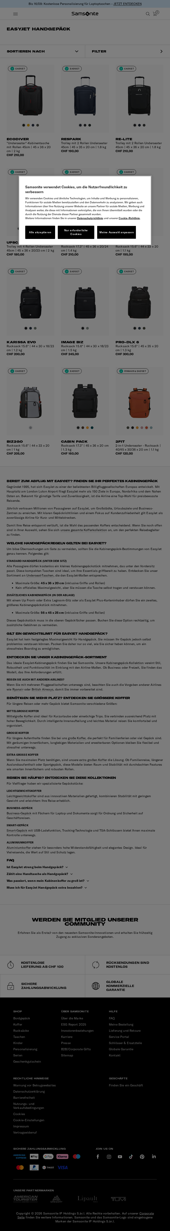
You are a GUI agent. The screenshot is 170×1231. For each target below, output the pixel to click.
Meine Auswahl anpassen (116, 232)
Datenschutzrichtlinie (90, 218)
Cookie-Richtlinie (129, 218)
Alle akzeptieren (40, 232)
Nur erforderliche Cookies (76, 232)
